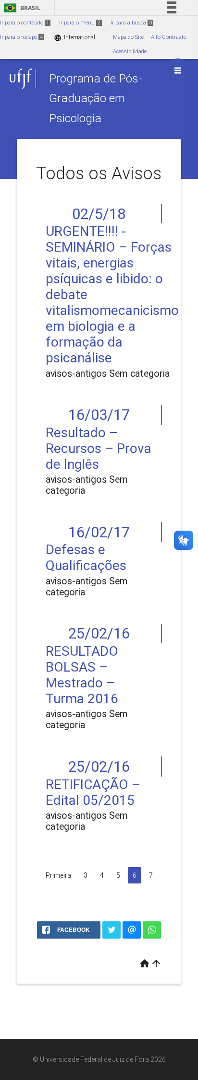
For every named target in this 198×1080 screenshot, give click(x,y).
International (74, 37)
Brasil (20, 8)
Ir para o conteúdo (24, 23)
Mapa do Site (128, 37)
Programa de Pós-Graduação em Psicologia (95, 98)
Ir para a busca (131, 23)
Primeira (58, 875)
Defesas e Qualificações (86, 557)
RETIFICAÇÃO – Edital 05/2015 (93, 792)
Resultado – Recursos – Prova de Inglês (98, 448)
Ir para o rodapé (21, 37)
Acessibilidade (130, 51)
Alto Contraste (168, 37)
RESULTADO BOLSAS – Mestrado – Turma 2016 (82, 675)
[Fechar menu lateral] (178, 70)
